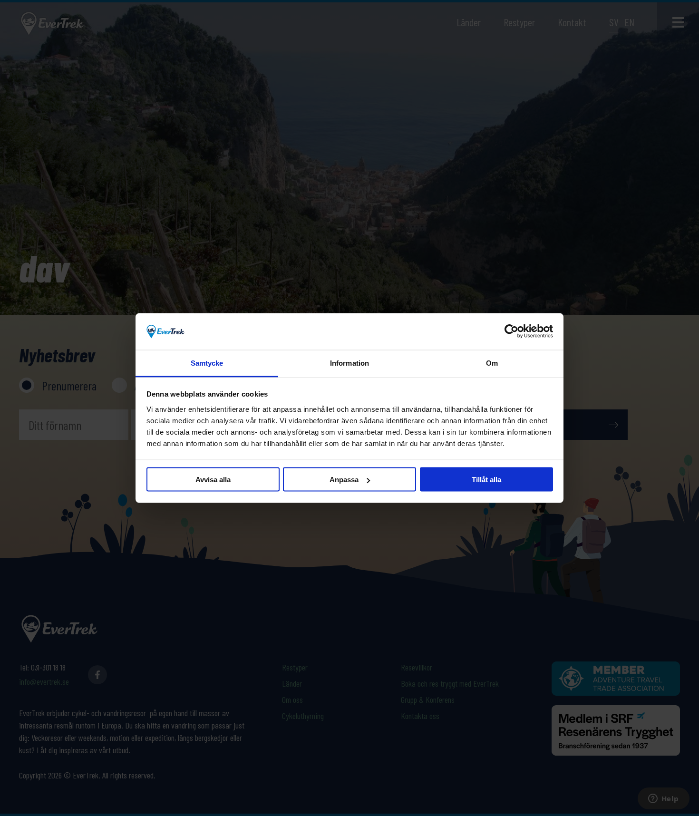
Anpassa (344, 480)
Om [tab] (492, 363)
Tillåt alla (486, 480)
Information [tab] (349, 363)
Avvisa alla (213, 480)
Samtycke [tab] (207, 363)
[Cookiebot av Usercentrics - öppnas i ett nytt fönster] (511, 331)
